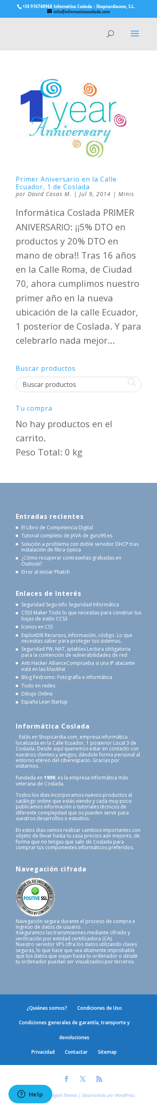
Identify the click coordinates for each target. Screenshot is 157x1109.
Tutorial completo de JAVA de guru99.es (66, 535)
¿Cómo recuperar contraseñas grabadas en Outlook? (71, 560)
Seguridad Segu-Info (44, 604)
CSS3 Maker (34, 612)
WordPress (124, 1095)
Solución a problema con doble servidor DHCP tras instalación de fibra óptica (79, 547)
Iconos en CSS (37, 626)
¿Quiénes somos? (47, 1008)
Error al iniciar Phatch (45, 571)
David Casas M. (50, 194)
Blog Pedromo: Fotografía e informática (66, 677)
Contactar (76, 1051)
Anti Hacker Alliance (43, 663)
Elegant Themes (63, 1095)
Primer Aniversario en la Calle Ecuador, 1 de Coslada (66, 183)
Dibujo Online (37, 693)
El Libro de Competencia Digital (57, 527)
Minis (126, 194)
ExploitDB (32, 635)
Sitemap (107, 1051)
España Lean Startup (44, 701)
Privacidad (43, 1051)
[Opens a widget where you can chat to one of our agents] (30, 1095)
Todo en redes (38, 685)
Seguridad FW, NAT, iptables (53, 648)
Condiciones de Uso (99, 1008)
